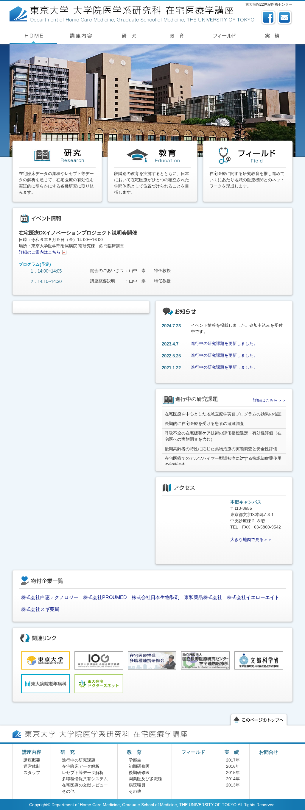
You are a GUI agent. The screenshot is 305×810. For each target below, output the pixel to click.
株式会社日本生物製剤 (155, 597)
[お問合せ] (284, 12)
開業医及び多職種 (145, 778)
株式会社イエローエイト (253, 597)
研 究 (67, 752)
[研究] (128, 35)
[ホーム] (33, 35)
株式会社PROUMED (105, 597)
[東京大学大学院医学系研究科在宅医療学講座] (133, 9)
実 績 (232, 752)
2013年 (233, 785)
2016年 (233, 766)
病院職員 (137, 785)
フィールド (193, 752)
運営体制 (32, 766)
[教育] (176, 35)
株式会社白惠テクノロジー (49, 597)
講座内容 (31, 752)
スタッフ (32, 772)
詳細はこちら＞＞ (269, 400)
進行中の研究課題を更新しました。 (224, 343)
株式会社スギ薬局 (40, 609)
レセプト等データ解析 (83, 772)
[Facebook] (268, 12)
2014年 (233, 778)
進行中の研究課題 (78, 760)
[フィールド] (224, 35)
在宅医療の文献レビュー (85, 785)
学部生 (135, 760)
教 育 (134, 752)
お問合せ (268, 752)
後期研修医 (139, 772)
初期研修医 (139, 766)
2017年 (233, 760)
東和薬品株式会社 (203, 597)
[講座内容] (81, 35)
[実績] (271, 35)
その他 (68, 791)
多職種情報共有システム (85, 778)
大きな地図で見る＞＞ (251, 539)
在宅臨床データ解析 (80, 766)
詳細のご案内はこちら (39, 252)
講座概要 (32, 760)
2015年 (233, 772)
